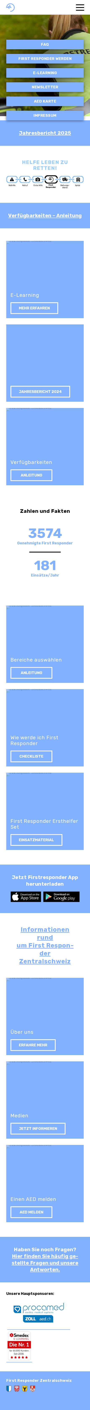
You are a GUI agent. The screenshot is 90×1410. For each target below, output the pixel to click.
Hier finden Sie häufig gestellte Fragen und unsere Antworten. (45, 1263)
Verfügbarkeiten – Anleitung (45, 215)
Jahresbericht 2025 (45, 133)
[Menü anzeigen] (80, 7)
